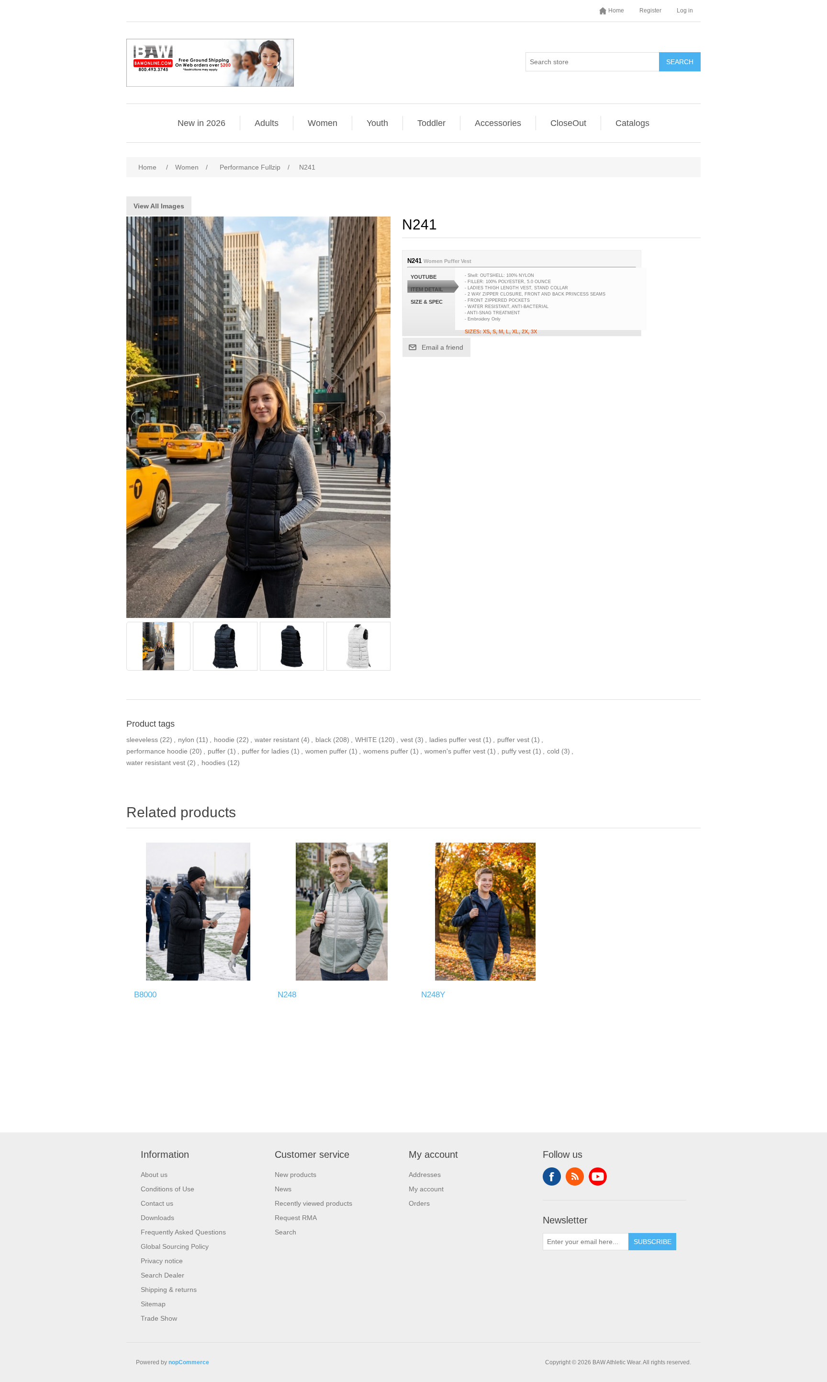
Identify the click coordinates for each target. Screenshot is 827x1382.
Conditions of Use (167, 1189)
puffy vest (516, 751)
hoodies (213, 762)
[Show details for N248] (342, 912)
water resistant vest (155, 762)
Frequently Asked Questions (183, 1232)
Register (650, 10)
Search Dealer (162, 1275)
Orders (419, 1203)
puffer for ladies (265, 751)
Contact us (157, 1203)
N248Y (433, 994)
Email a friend (442, 347)
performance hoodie (157, 751)
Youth (377, 123)
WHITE (366, 739)
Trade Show (159, 1318)
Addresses (425, 1174)
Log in (685, 10)
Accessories (498, 123)
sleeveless (142, 739)
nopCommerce (188, 1362)
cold (553, 751)
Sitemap (153, 1304)
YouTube (598, 1176)
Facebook (552, 1176)
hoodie (224, 739)
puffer (216, 751)
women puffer (326, 751)
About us (154, 1174)
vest (407, 739)
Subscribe (652, 1241)
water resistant (277, 739)
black (323, 739)
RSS (575, 1176)
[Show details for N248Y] (485, 912)
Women (322, 123)
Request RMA (296, 1218)
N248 (287, 994)
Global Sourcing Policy (175, 1246)
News (283, 1189)
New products (295, 1174)
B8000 (145, 994)
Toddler (431, 123)
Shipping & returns (169, 1289)
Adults (267, 123)
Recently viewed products (313, 1203)
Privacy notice (162, 1261)
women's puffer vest (455, 751)
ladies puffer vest (455, 739)
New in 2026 (201, 123)
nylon (186, 739)
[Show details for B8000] (198, 912)
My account (426, 1189)
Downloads (157, 1218)
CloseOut (568, 123)
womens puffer (385, 751)
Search (679, 62)
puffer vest (513, 739)
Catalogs (632, 123)
